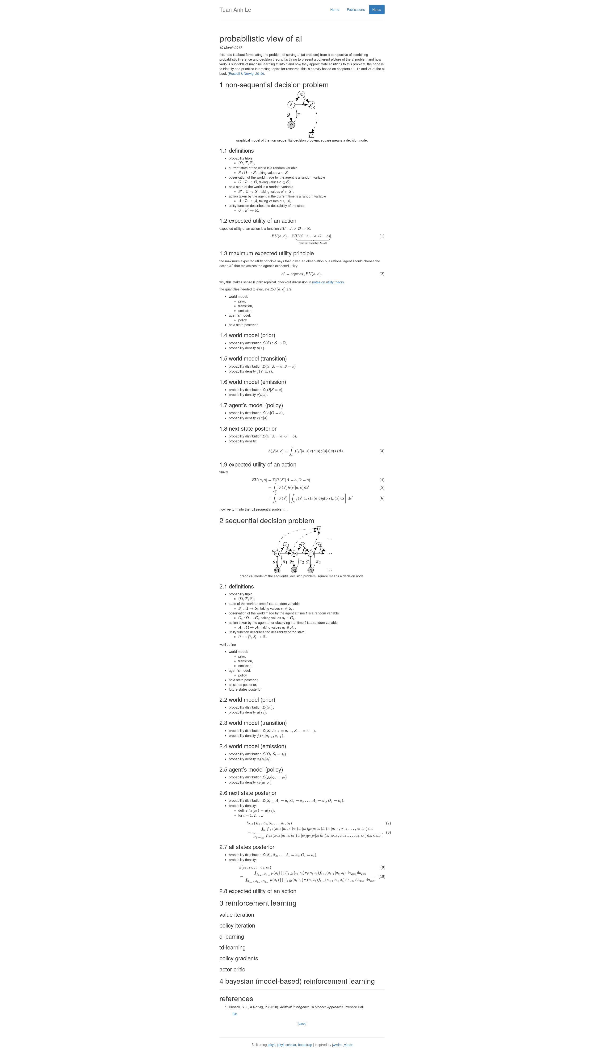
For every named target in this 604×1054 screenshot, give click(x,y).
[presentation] (246, 162)
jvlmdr (348, 1044)
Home (334, 9)
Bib (234, 1014)
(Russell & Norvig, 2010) (246, 73)
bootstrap (305, 1044)
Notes (376, 9)
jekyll (271, 1044)
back (302, 1023)
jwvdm (337, 1044)
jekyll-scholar (286, 1044)
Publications (356, 9)
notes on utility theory (328, 282)
